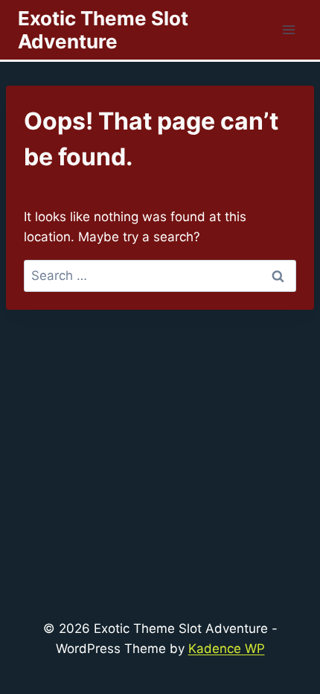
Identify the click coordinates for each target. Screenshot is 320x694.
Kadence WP (226, 648)
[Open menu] (288, 29)
